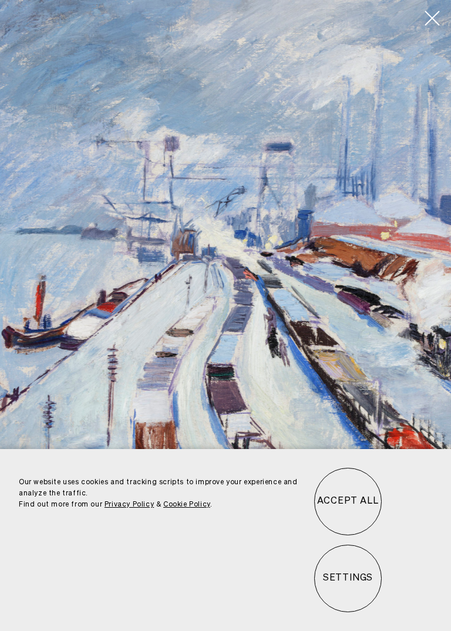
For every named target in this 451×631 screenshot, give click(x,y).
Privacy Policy (129, 504)
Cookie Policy (186, 504)
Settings (348, 578)
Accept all (347, 501)
